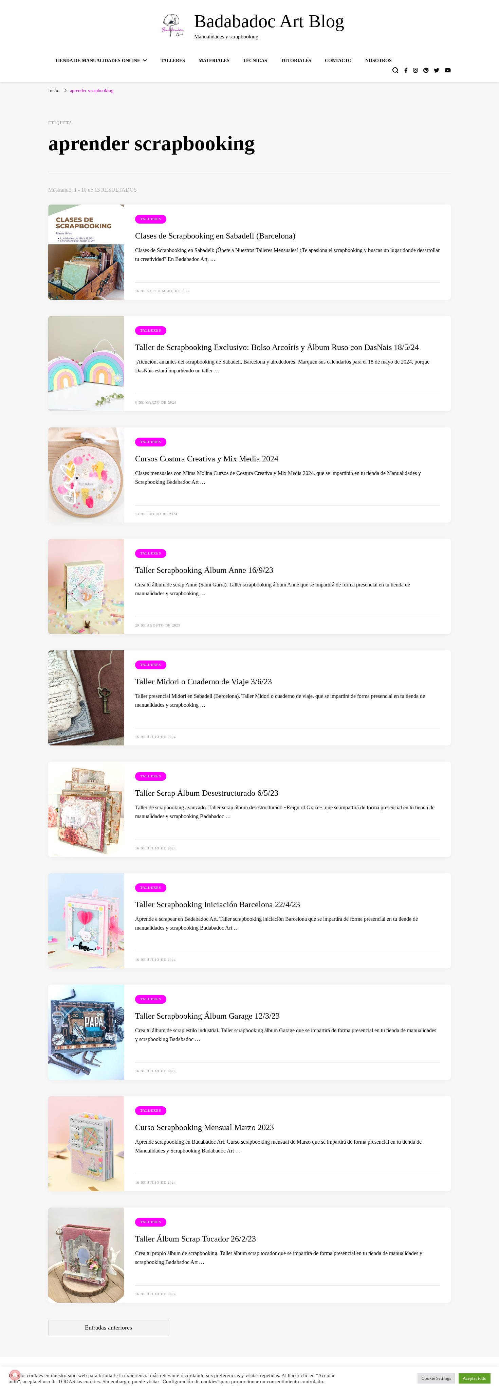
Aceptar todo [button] (474, 1378)
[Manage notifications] (15, 1375)
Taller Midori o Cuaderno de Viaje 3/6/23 (203, 681)
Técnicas (255, 60)
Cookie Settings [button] (436, 1378)
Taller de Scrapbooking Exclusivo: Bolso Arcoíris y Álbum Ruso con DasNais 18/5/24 (277, 347)
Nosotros (378, 60)
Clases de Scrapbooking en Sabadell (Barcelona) (215, 235)
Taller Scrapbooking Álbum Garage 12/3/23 (207, 1015)
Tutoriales (296, 60)
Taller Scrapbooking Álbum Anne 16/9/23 (204, 570)
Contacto (338, 60)
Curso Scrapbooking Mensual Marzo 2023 (204, 1127)
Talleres (173, 60)
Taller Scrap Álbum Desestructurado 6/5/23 (206, 793)
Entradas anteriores (108, 1327)
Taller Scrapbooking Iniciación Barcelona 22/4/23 (217, 904)
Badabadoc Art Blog (269, 21)
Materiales (214, 60)
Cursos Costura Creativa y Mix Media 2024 (206, 458)
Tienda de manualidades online (97, 60)
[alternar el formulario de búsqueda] (395, 70)
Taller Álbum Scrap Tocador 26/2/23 (195, 1238)
